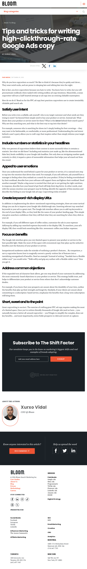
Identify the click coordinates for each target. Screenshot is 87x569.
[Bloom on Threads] (12, 505)
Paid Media (6, 77)
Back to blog (8, 23)
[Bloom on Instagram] (22, 499)
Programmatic (53, 484)
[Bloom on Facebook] (12, 499)
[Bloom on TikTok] (27, 499)
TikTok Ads (52, 486)
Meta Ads (51, 482)
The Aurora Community (19, 533)
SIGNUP (61, 359)
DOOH (50, 495)
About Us (13, 482)
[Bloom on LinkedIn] (17, 499)
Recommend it (22, 451)
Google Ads (52, 479)
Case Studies (15, 479)
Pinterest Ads (53, 488)
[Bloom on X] (17, 505)
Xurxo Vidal (10, 54)
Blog (12, 484)
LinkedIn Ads (52, 490)
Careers (13, 490)
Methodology (15, 488)
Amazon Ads (52, 493)
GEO (49, 520)
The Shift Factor (57, 343)
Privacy (13, 486)
